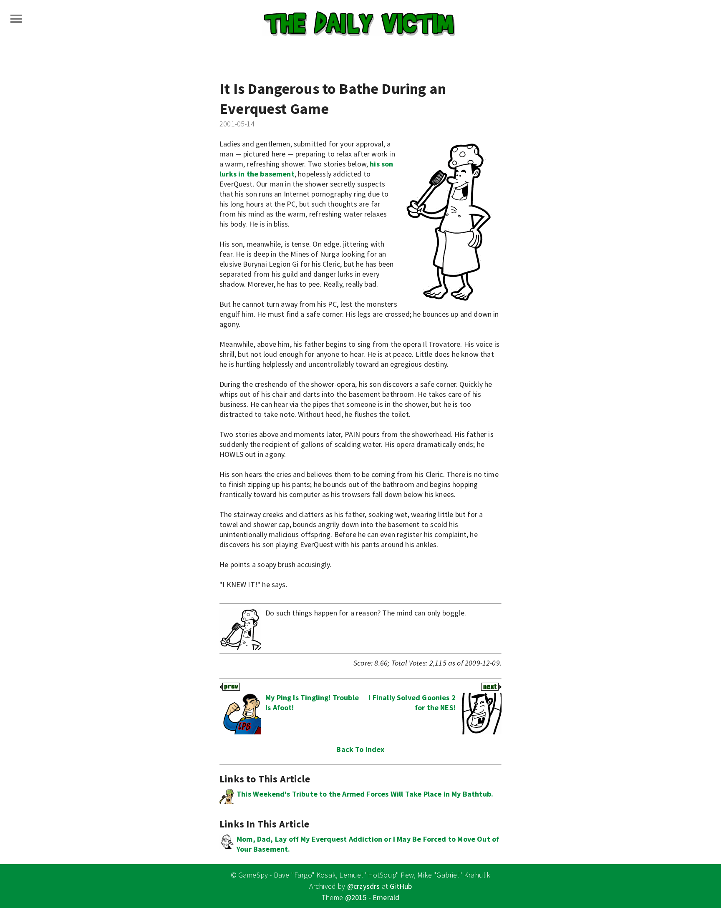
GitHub (401, 886)
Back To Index (360, 749)
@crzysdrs (363, 886)
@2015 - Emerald (372, 897)
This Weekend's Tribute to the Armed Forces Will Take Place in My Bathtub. (365, 794)
